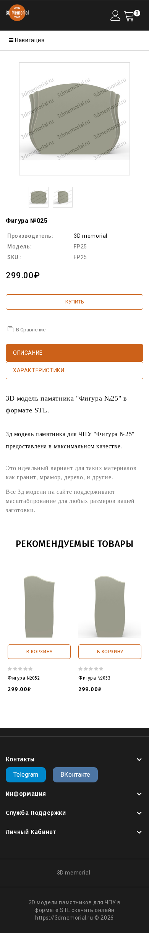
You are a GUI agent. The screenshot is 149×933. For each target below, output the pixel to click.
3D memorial (90, 236)
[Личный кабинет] (115, 15)
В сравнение (30, 330)
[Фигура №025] (74, 118)
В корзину (39, 651)
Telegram (25, 774)
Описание (28, 353)
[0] (129, 15)
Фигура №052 (24, 678)
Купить (74, 302)
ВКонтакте (75, 774)
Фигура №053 (94, 678)
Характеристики (38, 370)
